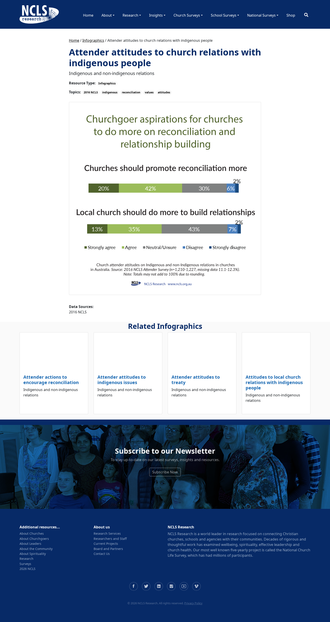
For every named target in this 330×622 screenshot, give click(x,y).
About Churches (32, 533)
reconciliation (131, 92)
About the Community (36, 549)
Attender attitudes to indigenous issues (121, 379)
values (149, 92)
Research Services (107, 533)
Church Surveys (187, 15)
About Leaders (30, 543)
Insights (156, 15)
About (106, 15)
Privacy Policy (193, 603)
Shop (290, 15)
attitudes (164, 92)
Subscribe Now (165, 472)
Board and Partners (108, 549)
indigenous (109, 92)
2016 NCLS (91, 92)
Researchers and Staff (110, 538)
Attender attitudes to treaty (196, 379)
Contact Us (102, 554)
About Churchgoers (34, 538)
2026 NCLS (27, 569)
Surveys (25, 564)
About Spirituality (33, 554)
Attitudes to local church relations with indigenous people (274, 382)
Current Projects (106, 543)
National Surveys (261, 15)
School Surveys (223, 15)
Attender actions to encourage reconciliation (51, 379)
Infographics (93, 40)
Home (88, 15)
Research (130, 15)
